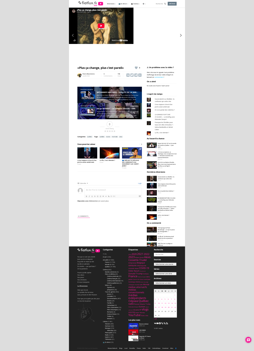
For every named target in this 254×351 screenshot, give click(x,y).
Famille (109, 303)
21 (172, 307)
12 (165, 303)
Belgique (141, 262)
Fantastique (111, 305)
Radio (107, 335)
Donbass (146, 274)
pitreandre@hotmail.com (123, 97)
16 (155, 307)
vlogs (108, 137)
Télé (149, 348)
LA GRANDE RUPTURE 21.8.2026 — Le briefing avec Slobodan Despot (165, 116)
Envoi (173, 4)
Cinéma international (113, 281)
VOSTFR (131, 312)
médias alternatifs (137, 287)
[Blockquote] (103, 196)
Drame (109, 301)
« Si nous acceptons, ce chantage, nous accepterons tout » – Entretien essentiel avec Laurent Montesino (167, 154)
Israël (145, 279)
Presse (139, 348)
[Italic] (89, 196)
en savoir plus (103, 201)
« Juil (155, 319)
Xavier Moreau (140, 312)
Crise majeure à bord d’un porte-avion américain (86, 161)
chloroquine (141, 265)
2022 (120, 137)
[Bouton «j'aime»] (136, 67)
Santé (107, 337)
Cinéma (105, 270)
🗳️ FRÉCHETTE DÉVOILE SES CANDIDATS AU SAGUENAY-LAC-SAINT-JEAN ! (130, 163)
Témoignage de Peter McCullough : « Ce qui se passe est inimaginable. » (166, 229)
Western (109, 318)
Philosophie (108, 333)
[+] (114, 196)
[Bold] (86, 196)
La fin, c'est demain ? (162, 133)
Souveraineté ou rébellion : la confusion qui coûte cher (166, 177)
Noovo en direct (143, 324)
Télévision (108, 339)
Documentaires (112, 298)
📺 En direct (123, 4)
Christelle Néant (133, 268)
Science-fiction (111, 314)
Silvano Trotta (145, 304)
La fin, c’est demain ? (107, 160)
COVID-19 (144, 268)
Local (125, 348)
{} (111, 196)
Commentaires (108, 75)
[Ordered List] (97, 196)
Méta (171, 348)
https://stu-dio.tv (119, 95)
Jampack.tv (110, 290)
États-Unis (144, 315)
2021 (140, 254)
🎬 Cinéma (135, 4)
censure (132, 265)
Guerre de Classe (138, 279)
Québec (89, 137)
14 (172, 303)
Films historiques (112, 310)
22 (175, 307)
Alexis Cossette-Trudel (139, 258)
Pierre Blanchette (89, 74)
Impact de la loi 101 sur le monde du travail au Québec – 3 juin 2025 (167, 145)
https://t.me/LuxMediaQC (122, 99)
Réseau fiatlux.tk (112, 348)
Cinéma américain (113, 276)
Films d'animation (112, 307)
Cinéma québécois (113, 283)
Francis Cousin (142, 277)
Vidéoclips (110, 330)
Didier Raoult (133, 271)
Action (109, 294)
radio (131, 303)
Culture (105, 321)
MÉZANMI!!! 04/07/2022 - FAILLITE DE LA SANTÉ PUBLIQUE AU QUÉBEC (128, 92)
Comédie (110, 296)
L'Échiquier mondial (134, 285)
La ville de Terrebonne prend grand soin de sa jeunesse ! (166, 237)
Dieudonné (143, 271)
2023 (131, 257)
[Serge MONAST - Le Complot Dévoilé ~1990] (87, 115)
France (107, 262)
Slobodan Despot (133, 307)
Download (165, 348)
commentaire (158, 77)
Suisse (142, 306)
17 (159, 307)
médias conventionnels (136, 291)
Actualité (105, 260)
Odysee (133, 301)
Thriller (109, 316)
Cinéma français (112, 278)
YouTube (114, 137)
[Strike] (94, 196)
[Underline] (92, 196)
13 (168, 303)
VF (140, 310)
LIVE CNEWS (142, 330)
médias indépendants (137, 296)
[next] (141, 144)
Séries (107, 285)
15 (175, 303)
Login (140, 183)
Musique (107, 328)
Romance (110, 312)
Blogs (120, 348)
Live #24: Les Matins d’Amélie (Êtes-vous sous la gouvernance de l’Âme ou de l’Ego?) (167, 164)
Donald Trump (135, 273)
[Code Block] (106, 196)
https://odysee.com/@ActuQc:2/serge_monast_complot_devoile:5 (115, 116)
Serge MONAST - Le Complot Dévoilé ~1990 (116, 108)
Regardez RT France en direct (145, 337)
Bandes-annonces (111, 272)
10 (159, 303)
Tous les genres (110, 292)
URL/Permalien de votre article (88, 203)
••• (103, 254)
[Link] (108, 196)
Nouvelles (132, 348)
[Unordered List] (100, 196)
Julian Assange (144, 282)
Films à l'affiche (110, 274)
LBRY (141, 285)
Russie (136, 304)
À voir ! (105, 257)
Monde (107, 264)
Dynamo (110, 287)
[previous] (139, 144)
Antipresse (132, 263)
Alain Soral (139, 257)
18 (162, 307)
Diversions (110, 4)
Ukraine (136, 310)
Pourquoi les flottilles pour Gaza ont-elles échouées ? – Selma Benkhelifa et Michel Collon (167, 208)
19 (165, 307)
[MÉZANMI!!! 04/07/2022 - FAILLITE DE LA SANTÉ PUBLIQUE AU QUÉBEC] (87, 99)
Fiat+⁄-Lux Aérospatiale (91, 348)
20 (168, 307)
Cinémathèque (156, 348)
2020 (134, 254)
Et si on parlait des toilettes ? (165, 110)
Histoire (107, 324)
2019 (129, 254)
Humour (107, 326)
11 (162, 303)
